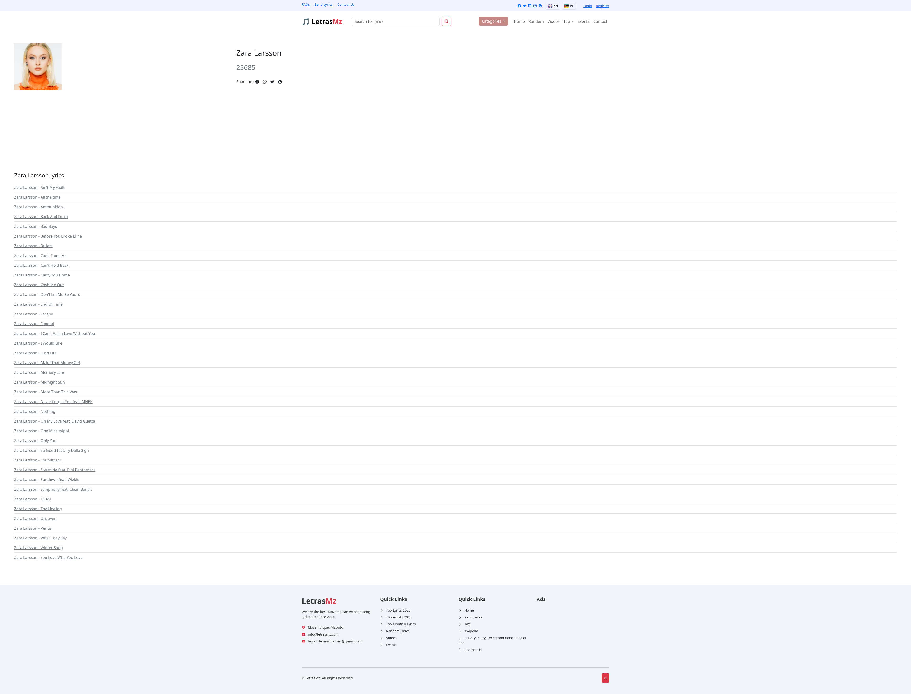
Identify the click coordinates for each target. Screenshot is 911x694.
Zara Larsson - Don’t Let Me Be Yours (47, 294)
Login (587, 6)
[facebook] (257, 82)
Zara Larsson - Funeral (34, 323)
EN (555, 5)
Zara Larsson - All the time (37, 197)
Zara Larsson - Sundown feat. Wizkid (46, 479)
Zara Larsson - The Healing (38, 508)
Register (602, 6)
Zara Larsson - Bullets (33, 245)
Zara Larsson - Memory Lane (39, 372)
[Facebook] (519, 5)
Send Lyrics (324, 4)
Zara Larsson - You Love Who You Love (48, 557)
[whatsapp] (265, 82)
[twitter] (272, 82)
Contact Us (345, 4)
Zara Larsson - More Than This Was (45, 392)
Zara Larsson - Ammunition (38, 206)
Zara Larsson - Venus (33, 528)
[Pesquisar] (446, 21)
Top (567, 21)
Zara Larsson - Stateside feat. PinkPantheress (54, 469)
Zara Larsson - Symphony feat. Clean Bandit (53, 489)
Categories (492, 21)
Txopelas (472, 631)
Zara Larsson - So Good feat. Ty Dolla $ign (51, 450)
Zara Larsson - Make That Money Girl (47, 362)
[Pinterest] (540, 5)
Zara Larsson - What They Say (40, 538)
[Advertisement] (156, 127)
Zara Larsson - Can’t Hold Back (41, 265)
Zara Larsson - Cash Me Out (39, 284)
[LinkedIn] (529, 5)
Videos (554, 21)
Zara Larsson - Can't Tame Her (41, 255)
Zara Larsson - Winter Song (38, 547)
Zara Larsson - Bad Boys (35, 226)
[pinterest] (280, 82)
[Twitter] (524, 5)
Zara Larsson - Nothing (34, 411)
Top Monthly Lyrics (401, 624)
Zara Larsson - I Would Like (38, 343)
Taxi (468, 624)
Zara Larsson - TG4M (32, 499)
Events (584, 21)
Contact (600, 21)
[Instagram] (535, 5)
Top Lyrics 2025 (398, 610)
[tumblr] (286, 82)
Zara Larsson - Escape (33, 314)
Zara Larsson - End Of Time (38, 304)
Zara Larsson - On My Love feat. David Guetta (54, 421)
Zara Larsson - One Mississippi (41, 430)
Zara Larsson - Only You (35, 440)
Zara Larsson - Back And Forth (41, 216)
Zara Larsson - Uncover (35, 518)
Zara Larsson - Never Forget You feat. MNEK (53, 401)
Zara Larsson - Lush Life (35, 353)
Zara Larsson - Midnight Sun (39, 382)
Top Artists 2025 (399, 617)
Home (519, 21)
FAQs (306, 4)
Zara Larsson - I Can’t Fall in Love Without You (54, 333)
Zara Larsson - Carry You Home (42, 275)
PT (571, 5)
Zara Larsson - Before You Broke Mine (48, 236)
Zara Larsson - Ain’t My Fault (39, 187)
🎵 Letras (322, 21)
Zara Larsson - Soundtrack (37, 460)
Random (536, 21)
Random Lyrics (397, 631)
